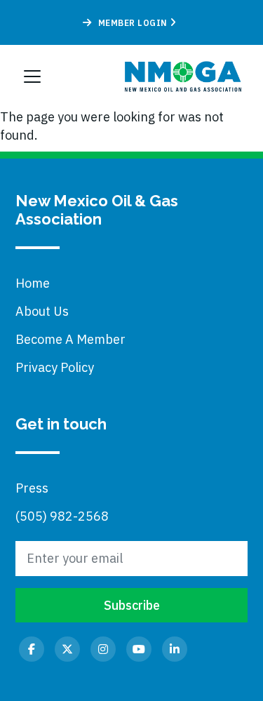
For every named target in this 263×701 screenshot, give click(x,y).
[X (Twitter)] (67, 649)
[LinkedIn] (174, 649)
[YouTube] (138, 649)
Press (31, 488)
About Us (42, 311)
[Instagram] (103, 649)
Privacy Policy (54, 367)
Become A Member (70, 339)
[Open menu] (32, 76)
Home (32, 283)
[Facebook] (31, 649)
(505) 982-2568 (62, 516)
